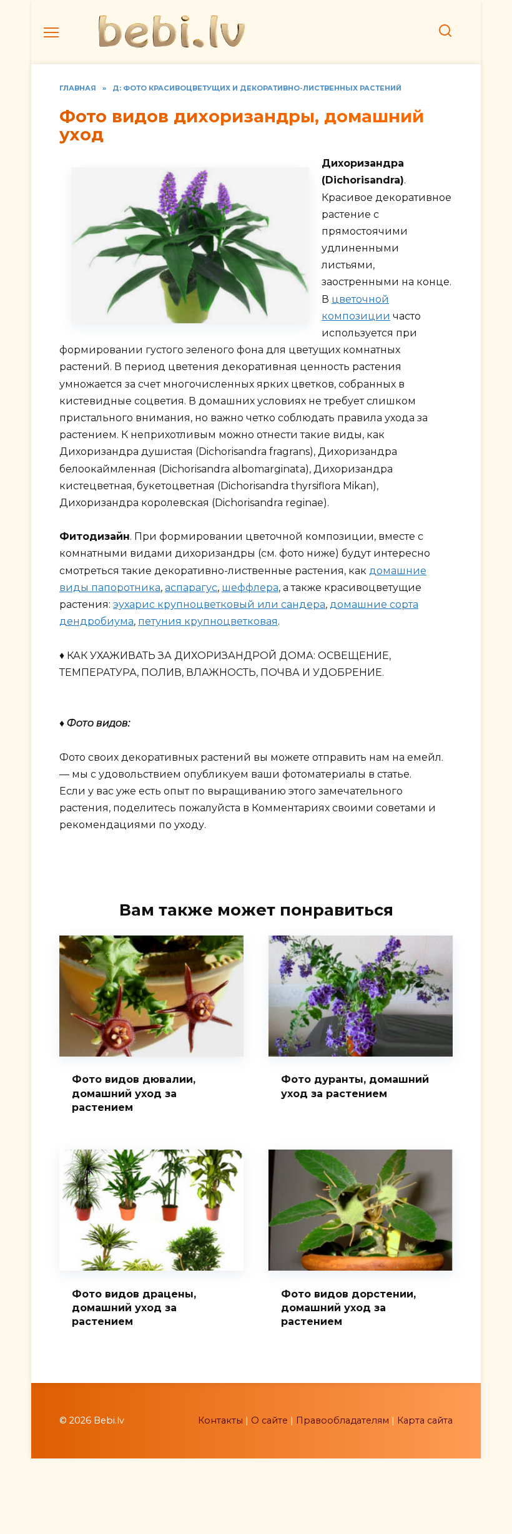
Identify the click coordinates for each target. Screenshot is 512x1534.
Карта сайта (425, 1420)
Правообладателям (342, 1420)
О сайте (269, 1420)
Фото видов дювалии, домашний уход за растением (133, 1093)
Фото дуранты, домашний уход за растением (355, 1086)
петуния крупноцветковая (208, 621)
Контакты (220, 1420)
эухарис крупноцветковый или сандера (219, 604)
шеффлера (250, 588)
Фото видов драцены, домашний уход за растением (134, 1307)
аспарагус (191, 588)
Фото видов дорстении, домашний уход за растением (348, 1307)
